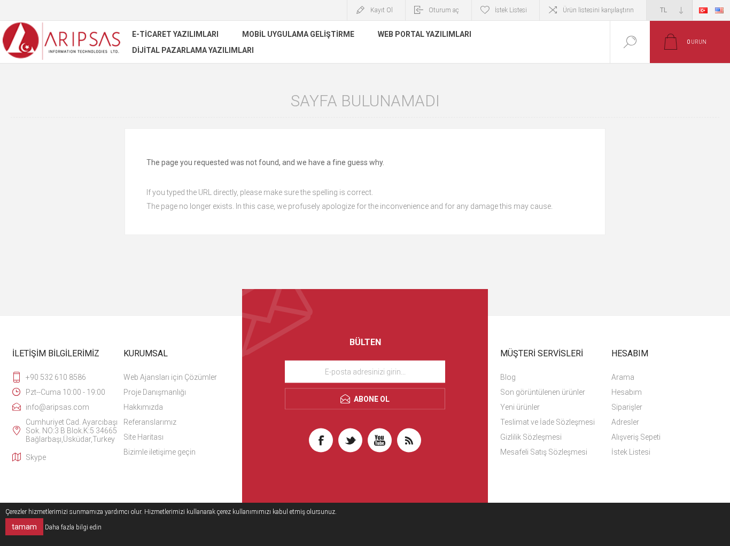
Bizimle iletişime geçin (159, 452)
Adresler (625, 422)
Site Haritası (143, 437)
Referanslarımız (149, 422)
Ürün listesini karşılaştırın (598, 10)
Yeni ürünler (520, 407)
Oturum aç (444, 10)
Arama (622, 377)
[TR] (703, 10)
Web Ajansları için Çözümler (170, 377)
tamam (24, 526)
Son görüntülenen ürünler (542, 392)
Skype (36, 457)
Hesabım (626, 392)
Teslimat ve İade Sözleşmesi (547, 422)
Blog (508, 377)
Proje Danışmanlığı (154, 392)
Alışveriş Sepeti (636, 437)
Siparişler (626, 407)
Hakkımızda (143, 407)
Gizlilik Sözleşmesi (531, 437)
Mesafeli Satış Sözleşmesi (543, 452)
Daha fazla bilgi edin (73, 527)
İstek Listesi (630, 452)
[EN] (719, 10)
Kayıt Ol (381, 10)
